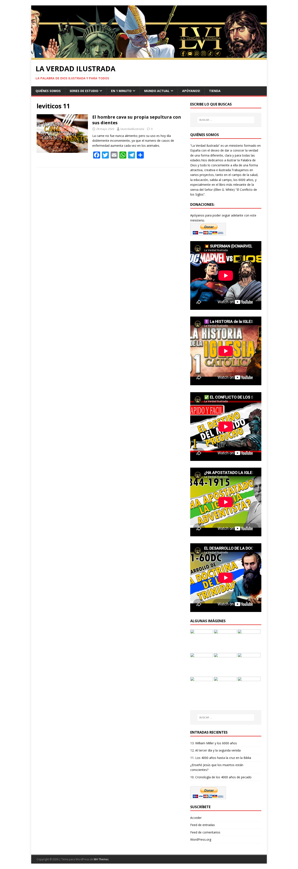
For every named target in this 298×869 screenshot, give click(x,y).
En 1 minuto (121, 91)
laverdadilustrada (132, 129)
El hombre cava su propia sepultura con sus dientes (136, 120)
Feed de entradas (202, 825)
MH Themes (101, 859)
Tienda (215, 91)
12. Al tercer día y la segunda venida (215, 750)
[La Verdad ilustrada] (149, 57)
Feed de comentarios (205, 832)
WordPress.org (200, 839)
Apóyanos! (191, 91)
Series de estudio (84, 91)
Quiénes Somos (48, 91)
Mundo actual (157, 91)
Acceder (196, 818)
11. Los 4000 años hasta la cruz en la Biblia (220, 758)
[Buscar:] (226, 120)
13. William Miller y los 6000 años (213, 743)
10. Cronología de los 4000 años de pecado (221, 777)
